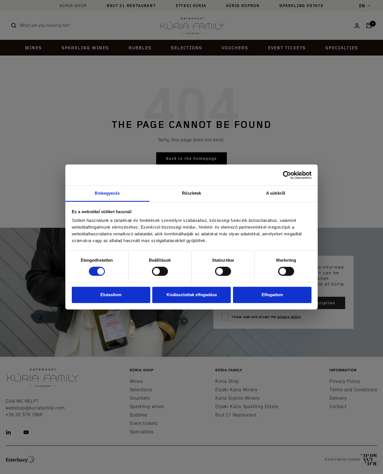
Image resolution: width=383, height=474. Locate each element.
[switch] (160, 271)
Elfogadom (272, 294)
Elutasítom (110, 294)
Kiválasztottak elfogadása (192, 294)
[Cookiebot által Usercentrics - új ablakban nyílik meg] (287, 175)
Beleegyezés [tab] (107, 193)
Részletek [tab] (191, 193)
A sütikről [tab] (275, 193)
